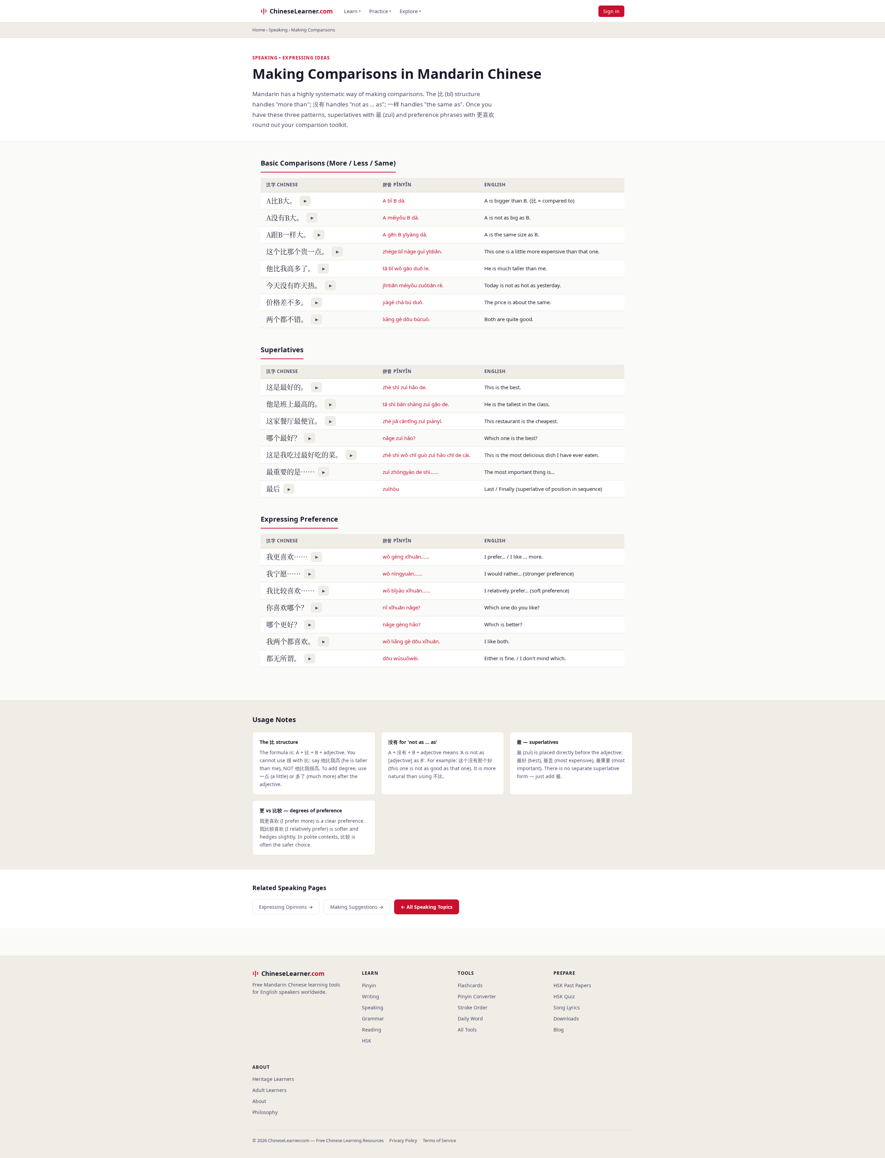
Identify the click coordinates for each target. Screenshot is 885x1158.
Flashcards (470, 985)
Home (258, 30)
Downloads (566, 1018)
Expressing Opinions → (286, 907)
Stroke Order (472, 1007)
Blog (558, 1029)
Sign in (611, 11)
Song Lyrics (566, 1007)
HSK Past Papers (572, 985)
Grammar (373, 1018)
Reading (371, 1029)
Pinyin (369, 985)
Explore (410, 11)
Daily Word (470, 1018)
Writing (370, 996)
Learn (352, 11)
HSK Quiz (564, 996)
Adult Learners (269, 1090)
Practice (380, 11)
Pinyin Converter (477, 996)
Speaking (278, 30)
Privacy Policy (403, 1140)
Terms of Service (439, 1140)
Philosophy (265, 1112)
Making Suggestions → (356, 907)
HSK (366, 1040)
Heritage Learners (273, 1079)
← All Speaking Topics (427, 907)
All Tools (467, 1029)
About (259, 1101)
